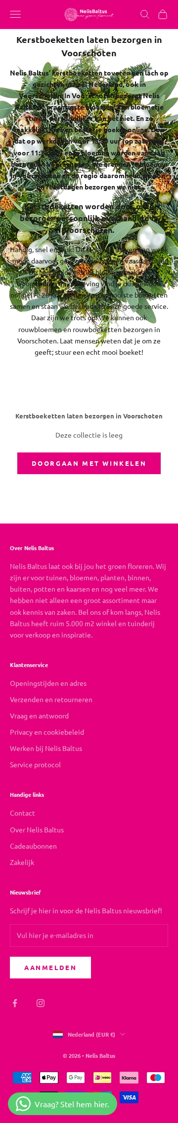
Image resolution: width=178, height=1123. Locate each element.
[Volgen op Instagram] (40, 1003)
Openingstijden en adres (48, 682)
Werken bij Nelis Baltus (46, 748)
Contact (22, 812)
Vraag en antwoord (39, 715)
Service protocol (35, 764)
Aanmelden (50, 967)
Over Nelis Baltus (37, 829)
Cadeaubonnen (33, 845)
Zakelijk (22, 862)
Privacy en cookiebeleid (47, 731)
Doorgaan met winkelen (89, 463)
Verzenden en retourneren (51, 699)
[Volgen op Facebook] (15, 1003)
